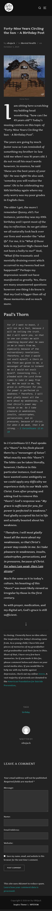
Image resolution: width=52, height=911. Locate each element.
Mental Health (28, 43)
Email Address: (11, 830)
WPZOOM (34, 905)
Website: (8, 843)
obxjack (11, 43)
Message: (9, 787)
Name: (7, 816)
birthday (26, 712)
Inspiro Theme (20, 905)
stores (41, 674)
